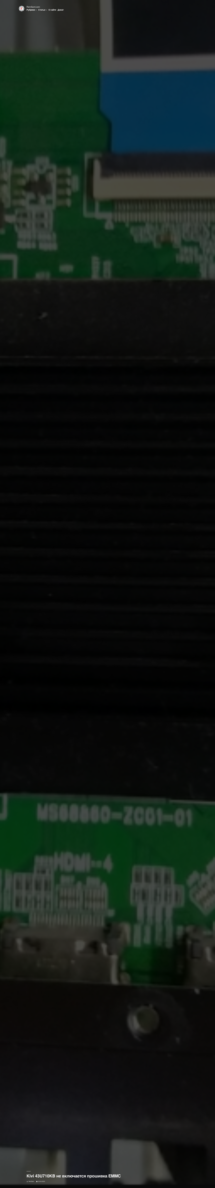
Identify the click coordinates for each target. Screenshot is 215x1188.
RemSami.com (33, 6)
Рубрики (31, 9)
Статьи (41, 9)
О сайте (52, 9)
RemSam (31, 1181)
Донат (61, 9)
